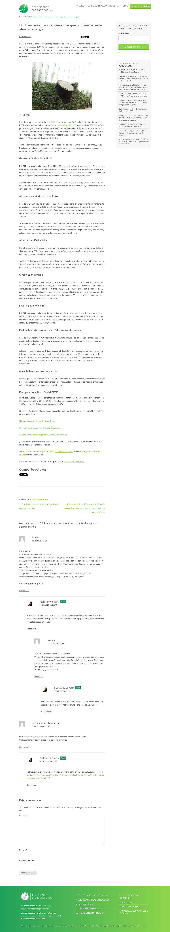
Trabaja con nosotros (131, 906)
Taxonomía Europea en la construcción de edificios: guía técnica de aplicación (132, 133)
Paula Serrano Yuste (39, 499)
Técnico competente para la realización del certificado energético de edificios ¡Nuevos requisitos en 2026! (133, 87)
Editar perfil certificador (89, 908)
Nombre (23, 850)
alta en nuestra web (64, 451)
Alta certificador (85, 904)
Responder (24, 590)
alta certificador (140, 6)
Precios (80, 6)
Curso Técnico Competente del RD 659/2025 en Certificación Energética (133, 95)
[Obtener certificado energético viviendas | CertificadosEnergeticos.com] (36, 896)
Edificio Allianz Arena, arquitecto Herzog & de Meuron (43, 434)
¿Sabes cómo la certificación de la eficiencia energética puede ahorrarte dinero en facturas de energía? (84, 508)
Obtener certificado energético (92, 895)
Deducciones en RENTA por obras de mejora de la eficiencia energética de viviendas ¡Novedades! (133, 117)
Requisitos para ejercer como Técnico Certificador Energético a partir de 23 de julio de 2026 (133, 78)
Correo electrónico (27, 861)
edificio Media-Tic (69, 125)
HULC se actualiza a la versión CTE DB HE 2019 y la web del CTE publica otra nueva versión (133, 141)
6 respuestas (25, 36)
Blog (125, 6)
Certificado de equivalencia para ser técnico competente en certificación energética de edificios (132, 102)
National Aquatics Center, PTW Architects (37, 421)
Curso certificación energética (103, 6)
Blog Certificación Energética (129, 896)
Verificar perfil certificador (90, 913)
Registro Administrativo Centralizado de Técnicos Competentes (132, 71)
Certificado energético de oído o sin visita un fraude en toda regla (132, 125)
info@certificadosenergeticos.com (35, 908)
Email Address (123, 33)
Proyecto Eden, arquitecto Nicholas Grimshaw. (39, 428)
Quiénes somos (127, 902)
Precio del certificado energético (93, 900)
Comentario (24, 815)
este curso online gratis (74, 461)
